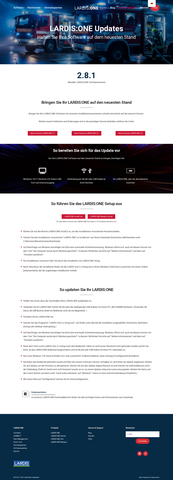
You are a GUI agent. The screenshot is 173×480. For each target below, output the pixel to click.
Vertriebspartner (53, 7)
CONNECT (17, 436)
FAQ (155, 7)
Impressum (146, 477)
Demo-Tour (18, 442)
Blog (112, 7)
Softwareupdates (127, 7)
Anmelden (142, 441)
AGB (140, 477)
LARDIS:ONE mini (57, 439)
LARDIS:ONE (55, 433)
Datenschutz (155, 477)
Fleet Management (21, 439)
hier (115, 221)
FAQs (90, 439)
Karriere (144, 7)
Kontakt (91, 436)
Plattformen (33, 7)
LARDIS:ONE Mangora (59, 442)
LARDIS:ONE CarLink (58, 436)
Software (18, 7)
